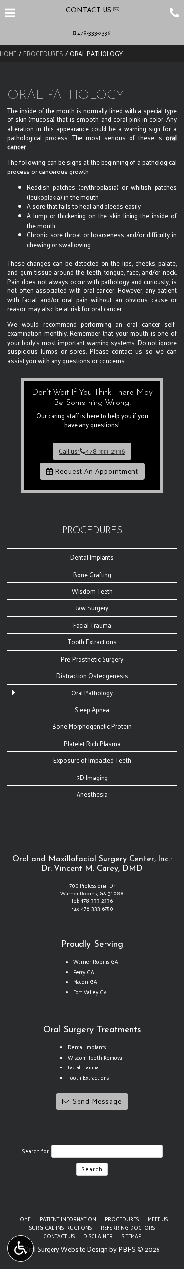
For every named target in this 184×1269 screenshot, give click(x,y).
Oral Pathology (92, 692)
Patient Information (68, 1219)
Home (8, 53)
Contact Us (59, 1235)
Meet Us (158, 1219)
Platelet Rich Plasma (92, 743)
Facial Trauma (92, 625)
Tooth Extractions (92, 641)
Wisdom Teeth (92, 591)
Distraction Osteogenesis (92, 675)
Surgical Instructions (60, 1227)
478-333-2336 (94, 33)
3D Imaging (92, 777)
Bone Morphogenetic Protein (92, 726)
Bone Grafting (92, 574)
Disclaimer (98, 1235)
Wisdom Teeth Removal (96, 1057)
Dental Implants (92, 557)
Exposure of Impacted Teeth (92, 760)
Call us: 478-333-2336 (92, 451)
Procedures (43, 53)
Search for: (36, 1151)
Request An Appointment (95, 471)
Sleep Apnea (92, 709)
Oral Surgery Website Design (66, 1249)
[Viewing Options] (20, 1248)
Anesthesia (92, 794)
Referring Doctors (128, 1227)
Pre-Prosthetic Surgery (92, 658)
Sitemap (131, 1235)
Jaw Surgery (92, 607)
